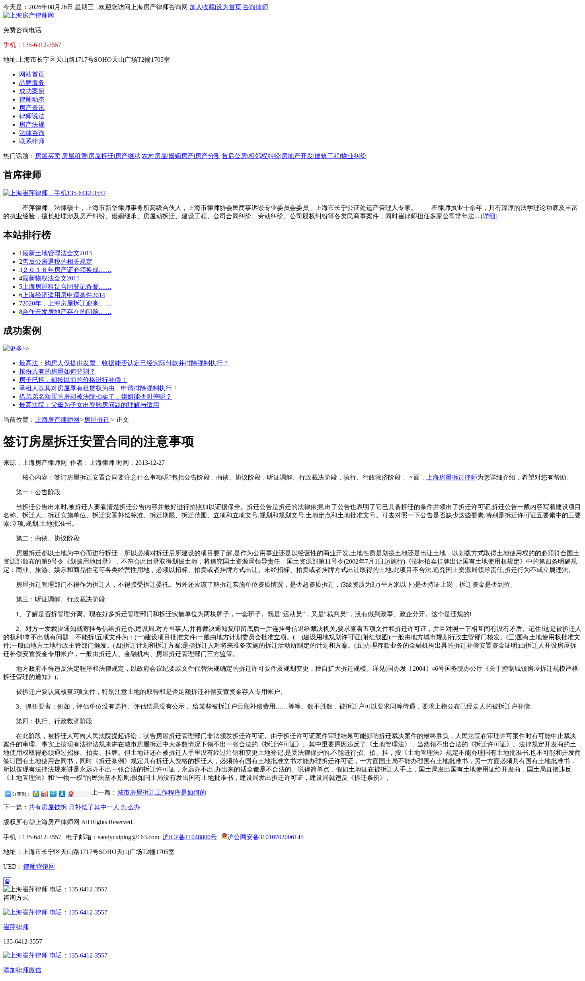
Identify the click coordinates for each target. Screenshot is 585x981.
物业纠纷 (354, 156)
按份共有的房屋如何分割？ (57, 371)
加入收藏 (202, 7)
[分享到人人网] (61, 794)
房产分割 (207, 156)
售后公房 (234, 156)
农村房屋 (154, 156)
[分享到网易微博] (70, 794)
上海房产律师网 (57, 419)
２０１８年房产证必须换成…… (66, 269)
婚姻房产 (181, 156)
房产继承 (127, 156)
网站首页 (32, 74)
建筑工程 (327, 156)
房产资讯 (32, 107)
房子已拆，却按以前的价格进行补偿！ (73, 379)
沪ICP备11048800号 (189, 837)
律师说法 (32, 116)
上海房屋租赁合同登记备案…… (66, 286)
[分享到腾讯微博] (53, 794)
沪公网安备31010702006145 (265, 837)
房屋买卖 (47, 156)
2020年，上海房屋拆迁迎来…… (66, 303)
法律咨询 (32, 132)
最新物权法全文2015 (51, 278)
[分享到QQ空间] (35, 794)
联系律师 (32, 141)
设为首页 (229, 7)
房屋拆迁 (101, 156)
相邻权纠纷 (264, 156)
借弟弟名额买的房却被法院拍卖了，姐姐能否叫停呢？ (95, 396)
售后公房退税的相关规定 (57, 261)
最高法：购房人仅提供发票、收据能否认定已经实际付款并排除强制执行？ (124, 363)
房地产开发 (297, 156)
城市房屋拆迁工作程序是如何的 (161, 792)
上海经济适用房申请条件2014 (63, 295)
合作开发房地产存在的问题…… (66, 311)
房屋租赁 (74, 156)
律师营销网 (39, 866)
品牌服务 (32, 82)
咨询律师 (255, 7)
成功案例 (32, 91)
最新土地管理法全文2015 (57, 253)
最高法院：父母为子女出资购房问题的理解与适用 (89, 404)
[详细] (489, 216)
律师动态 (32, 99)
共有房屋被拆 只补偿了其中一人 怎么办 (84, 807)
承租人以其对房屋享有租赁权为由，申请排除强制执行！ (98, 388)
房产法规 (32, 124)
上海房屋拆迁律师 (451, 477)
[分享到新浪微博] (44, 794)
